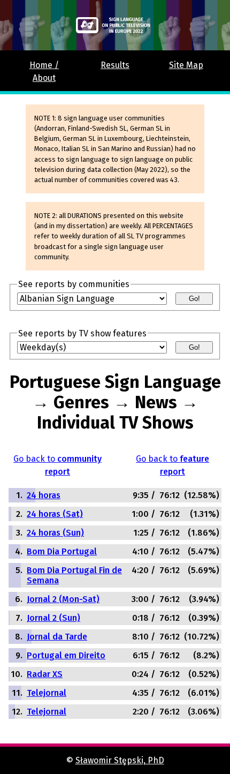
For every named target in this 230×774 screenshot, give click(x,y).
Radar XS (45, 674)
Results (115, 65)
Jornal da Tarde (57, 637)
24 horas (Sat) (55, 514)
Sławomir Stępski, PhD (119, 760)
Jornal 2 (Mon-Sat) (63, 599)
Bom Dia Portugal (62, 551)
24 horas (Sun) (55, 533)
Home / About (44, 71)
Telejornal (46, 693)
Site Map (186, 65)
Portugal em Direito (66, 655)
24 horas (43, 495)
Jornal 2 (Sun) (53, 618)
